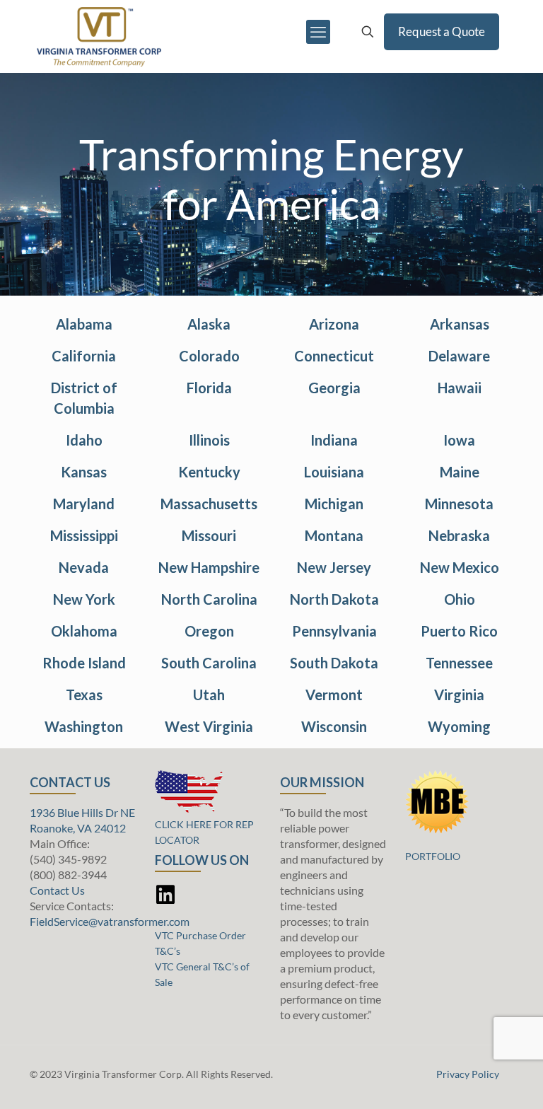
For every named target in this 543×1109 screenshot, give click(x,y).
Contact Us (57, 890)
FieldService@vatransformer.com (109, 921)
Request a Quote (441, 31)
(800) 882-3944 (68, 874)
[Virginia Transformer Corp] (99, 32)
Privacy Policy (467, 1074)
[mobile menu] (318, 32)
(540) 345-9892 (68, 859)
